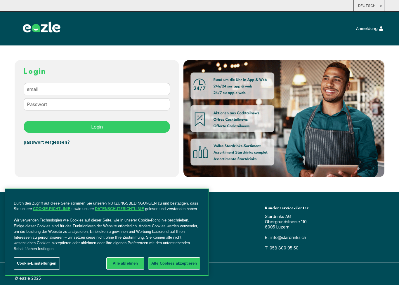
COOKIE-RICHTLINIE (51, 209)
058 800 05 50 (282, 247)
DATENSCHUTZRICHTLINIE (119, 209)
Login (97, 127)
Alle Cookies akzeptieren (174, 263)
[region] (107, 232)
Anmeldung (367, 28)
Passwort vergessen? (47, 142)
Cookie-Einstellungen (37, 263)
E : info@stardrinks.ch (285, 237)
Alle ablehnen (125, 263)
